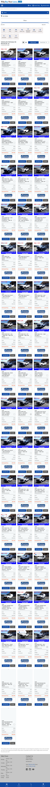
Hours (36, 764)
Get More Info (6, 83)
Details (12, 83)
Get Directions (29, 761)
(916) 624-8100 (31, 764)
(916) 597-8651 (32, 766)
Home (2, 8)
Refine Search (33, 42)
